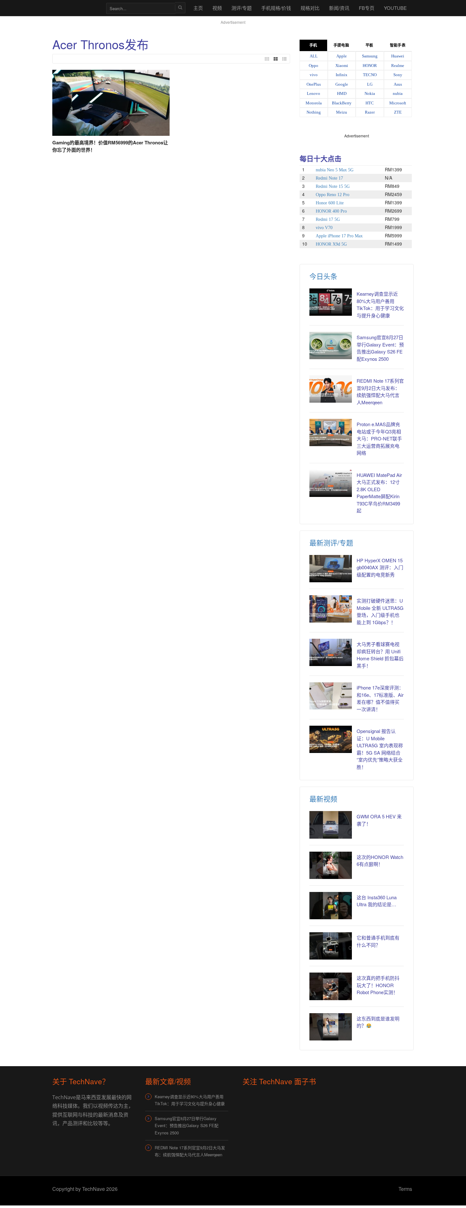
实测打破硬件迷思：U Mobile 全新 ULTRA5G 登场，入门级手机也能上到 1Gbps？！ (380, 611)
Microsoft (397, 103)
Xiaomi (341, 65)
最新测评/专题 (331, 542)
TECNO (370, 74)
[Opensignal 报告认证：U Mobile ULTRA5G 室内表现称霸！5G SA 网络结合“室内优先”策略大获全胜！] (330, 739)
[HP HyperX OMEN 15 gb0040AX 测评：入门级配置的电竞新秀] (330, 568)
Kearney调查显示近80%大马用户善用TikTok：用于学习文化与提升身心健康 (380, 304)
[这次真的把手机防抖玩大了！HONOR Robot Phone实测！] (330, 986)
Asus (398, 84)
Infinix (341, 74)
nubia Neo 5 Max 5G (334, 170)
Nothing (314, 112)
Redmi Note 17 (329, 178)
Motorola (314, 103)
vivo (314, 74)
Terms (405, 1188)
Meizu (341, 112)
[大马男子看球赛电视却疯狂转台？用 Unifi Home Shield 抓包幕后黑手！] (330, 652)
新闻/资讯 (339, 7)
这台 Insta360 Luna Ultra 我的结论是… (377, 901)
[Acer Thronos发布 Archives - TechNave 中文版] (76, 7)
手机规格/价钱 (276, 7)
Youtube (395, 7)
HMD (341, 93)
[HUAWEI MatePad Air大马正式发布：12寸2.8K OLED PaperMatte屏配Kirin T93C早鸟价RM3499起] (330, 483)
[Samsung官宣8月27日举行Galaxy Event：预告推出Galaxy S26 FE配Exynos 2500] (330, 345)
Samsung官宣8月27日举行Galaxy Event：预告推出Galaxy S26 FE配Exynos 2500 (380, 348)
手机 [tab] (313, 45)
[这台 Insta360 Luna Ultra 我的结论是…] (330, 905)
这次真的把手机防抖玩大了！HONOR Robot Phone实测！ (378, 984)
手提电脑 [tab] (341, 45)
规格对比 (310, 7)
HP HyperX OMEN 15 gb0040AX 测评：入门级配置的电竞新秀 (380, 567)
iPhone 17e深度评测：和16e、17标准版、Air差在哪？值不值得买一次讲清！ (380, 698)
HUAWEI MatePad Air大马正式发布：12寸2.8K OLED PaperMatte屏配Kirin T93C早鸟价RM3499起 (379, 493)
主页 (198, 7)
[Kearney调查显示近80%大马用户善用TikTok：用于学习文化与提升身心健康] (330, 302)
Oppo (313, 65)
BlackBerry (342, 103)
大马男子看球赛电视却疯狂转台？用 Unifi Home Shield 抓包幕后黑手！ (380, 655)
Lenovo (313, 93)
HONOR (370, 65)
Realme (397, 65)
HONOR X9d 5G (331, 244)
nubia (398, 93)
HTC (370, 103)
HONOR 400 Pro (331, 211)
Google (341, 84)
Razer (370, 112)
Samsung (370, 56)
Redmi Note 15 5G (333, 186)
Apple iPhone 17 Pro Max (339, 236)
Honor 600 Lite (330, 203)
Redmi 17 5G (328, 219)
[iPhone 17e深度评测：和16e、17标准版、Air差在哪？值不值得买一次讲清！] (330, 696)
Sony (397, 74)
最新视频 (323, 798)
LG (369, 84)
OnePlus (314, 84)
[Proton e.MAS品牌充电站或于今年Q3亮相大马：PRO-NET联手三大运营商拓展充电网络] (330, 432)
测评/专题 (241, 7)
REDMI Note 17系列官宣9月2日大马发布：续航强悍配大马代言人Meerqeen (380, 391)
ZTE (398, 112)
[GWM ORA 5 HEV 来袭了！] (330, 824)
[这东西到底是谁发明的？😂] (330, 1026)
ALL (314, 56)
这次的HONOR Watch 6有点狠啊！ (380, 861)
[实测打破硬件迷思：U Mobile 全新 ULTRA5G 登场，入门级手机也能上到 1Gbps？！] (330, 609)
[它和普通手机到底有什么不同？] (330, 946)
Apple (341, 56)
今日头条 (323, 276)
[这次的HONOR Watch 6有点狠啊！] (330, 865)
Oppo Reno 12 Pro (332, 194)
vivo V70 (324, 227)
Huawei (397, 56)
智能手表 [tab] (397, 45)
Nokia (370, 93)
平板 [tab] (369, 45)
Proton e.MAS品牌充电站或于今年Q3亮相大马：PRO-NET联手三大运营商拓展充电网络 (379, 438)
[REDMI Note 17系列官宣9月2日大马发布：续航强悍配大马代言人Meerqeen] (330, 389)
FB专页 (366, 7)
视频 (217, 7)
